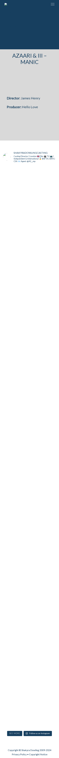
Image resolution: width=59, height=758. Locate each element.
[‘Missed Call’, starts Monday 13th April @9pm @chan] (47, 464)
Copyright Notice (38, 754)
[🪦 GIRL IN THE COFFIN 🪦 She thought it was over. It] (29, 280)
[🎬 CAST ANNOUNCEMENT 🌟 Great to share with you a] (29, 443)
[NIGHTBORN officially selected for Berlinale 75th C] (29, 611)
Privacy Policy (19, 754)
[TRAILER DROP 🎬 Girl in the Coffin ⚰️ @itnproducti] (11, 272)
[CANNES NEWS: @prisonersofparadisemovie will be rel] (11, 460)
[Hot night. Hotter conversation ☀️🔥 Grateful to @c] (47, 272)
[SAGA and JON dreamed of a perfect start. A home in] (11, 631)
